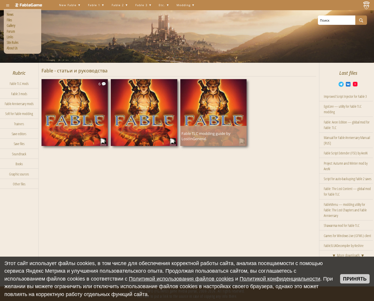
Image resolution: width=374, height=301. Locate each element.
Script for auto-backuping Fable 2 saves (347, 178)
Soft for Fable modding (19, 113)
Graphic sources (19, 174)
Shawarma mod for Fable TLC (341, 225)
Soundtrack (19, 153)
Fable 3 (142, 5)
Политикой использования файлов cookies (181, 279)
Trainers (19, 123)
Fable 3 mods (19, 93)
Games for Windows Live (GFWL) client (347, 235)
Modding (184, 5)
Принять (355, 278)
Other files (19, 184)
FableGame (31, 5)
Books (19, 163)
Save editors (19, 133)
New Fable (68, 5)
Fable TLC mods (19, 83)
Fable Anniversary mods (19, 103)
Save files (19, 143)
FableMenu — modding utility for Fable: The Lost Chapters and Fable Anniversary (345, 210)
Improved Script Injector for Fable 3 (345, 96)
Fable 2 (118, 5)
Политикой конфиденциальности (280, 279)
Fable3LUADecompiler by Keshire (343, 245)
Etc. (162, 5)
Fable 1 (94, 5)
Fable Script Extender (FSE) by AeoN (346, 153)
